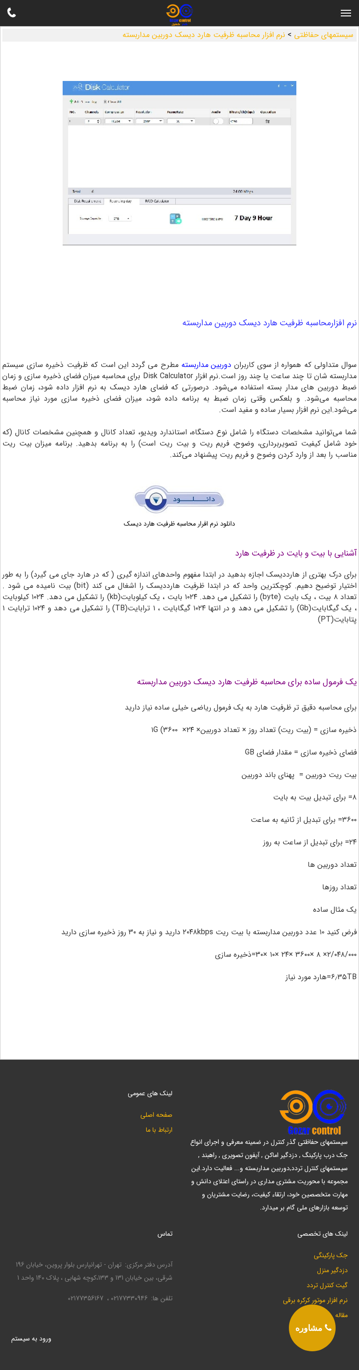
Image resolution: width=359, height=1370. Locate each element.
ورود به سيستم (31, 1338)
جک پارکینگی (331, 1255)
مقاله (341, 1315)
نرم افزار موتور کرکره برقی (315, 1300)
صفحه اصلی (156, 1115)
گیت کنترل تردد (327, 1285)
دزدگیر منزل (332, 1270)
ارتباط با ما (159, 1130)
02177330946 (129, 1299)
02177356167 (85, 1299)
